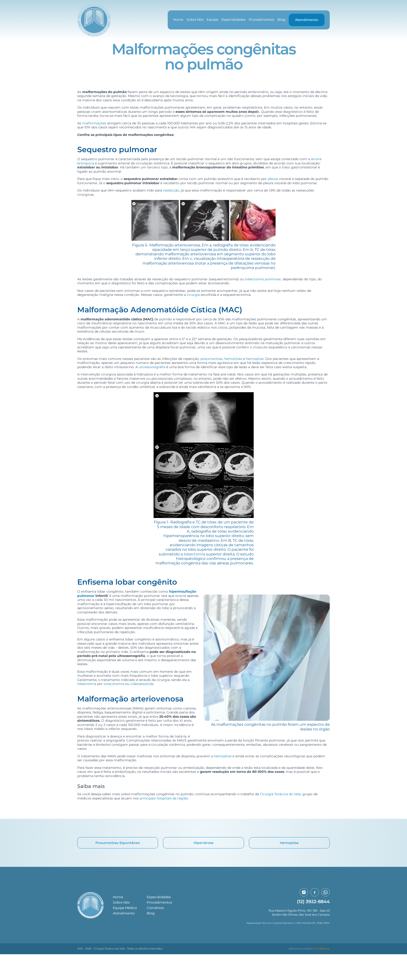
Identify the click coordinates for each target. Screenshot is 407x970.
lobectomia (194, 554)
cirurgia (193, 295)
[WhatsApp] (325, 892)
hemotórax (233, 359)
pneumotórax (211, 359)
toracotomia (114, 684)
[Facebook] (314, 892)
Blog (281, 19)
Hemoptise (289, 843)
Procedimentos (261, 19)
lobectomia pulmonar (263, 279)
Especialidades (233, 19)
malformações (94, 123)
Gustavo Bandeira (283, 923)
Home (178, 19)
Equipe (212, 19)
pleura (273, 179)
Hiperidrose (204, 843)
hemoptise (255, 359)
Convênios (155, 908)
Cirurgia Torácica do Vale (280, 794)
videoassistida (141, 684)
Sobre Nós (195, 19)
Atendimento (306, 20)
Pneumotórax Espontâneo (117, 843)
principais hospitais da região (164, 798)
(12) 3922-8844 (313, 901)
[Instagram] (304, 892)
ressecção (171, 190)
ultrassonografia (152, 367)
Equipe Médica (125, 908)
